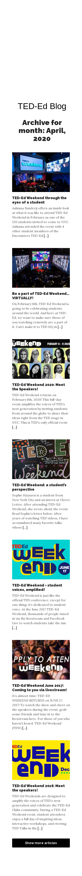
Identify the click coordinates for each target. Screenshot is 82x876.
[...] (46, 236)
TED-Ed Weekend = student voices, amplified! (37, 587)
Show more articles (41, 843)
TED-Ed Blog (42, 106)
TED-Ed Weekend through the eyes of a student (39, 200)
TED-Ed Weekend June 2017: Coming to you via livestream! (39, 687)
